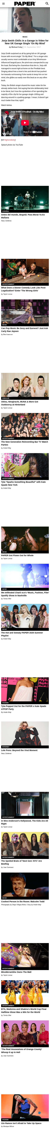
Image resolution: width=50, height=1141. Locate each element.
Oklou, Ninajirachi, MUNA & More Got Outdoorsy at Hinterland (19, 403)
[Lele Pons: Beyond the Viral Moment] (25, 733)
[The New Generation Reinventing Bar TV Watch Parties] (25, 425)
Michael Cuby (17, 47)
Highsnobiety (9, 140)
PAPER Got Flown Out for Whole (17, 555)
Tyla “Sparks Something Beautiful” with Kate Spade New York (23, 483)
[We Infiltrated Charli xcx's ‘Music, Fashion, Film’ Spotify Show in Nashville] (25, 576)
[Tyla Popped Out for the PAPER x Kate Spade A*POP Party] (25, 689)
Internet (5, 747)
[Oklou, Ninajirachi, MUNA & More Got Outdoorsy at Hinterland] (25, 385)
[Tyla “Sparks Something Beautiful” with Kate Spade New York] (25, 465)
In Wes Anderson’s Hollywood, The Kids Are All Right (24, 822)
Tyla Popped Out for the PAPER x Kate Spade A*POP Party (23, 707)
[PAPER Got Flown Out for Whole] (25, 539)
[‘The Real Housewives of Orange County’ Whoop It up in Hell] (25, 1032)
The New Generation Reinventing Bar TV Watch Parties (24, 443)
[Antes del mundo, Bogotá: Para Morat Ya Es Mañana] (25, 198)
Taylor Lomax (7, 294)
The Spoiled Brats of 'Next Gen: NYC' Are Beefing (21, 862)
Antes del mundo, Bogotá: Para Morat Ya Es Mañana (23, 216)
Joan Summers (8, 867)
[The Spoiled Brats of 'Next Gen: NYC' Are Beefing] (25, 844)
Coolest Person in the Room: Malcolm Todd (22, 901)
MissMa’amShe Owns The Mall (16, 972)
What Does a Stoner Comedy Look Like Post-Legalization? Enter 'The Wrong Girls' (23, 289)
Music (25, 37)
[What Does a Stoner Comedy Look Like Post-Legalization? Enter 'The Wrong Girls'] (25, 271)
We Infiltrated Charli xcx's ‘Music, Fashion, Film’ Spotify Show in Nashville (25, 594)
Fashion (5, 703)
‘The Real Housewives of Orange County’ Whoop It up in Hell (21, 1050)
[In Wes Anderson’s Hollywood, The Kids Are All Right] (25, 804)
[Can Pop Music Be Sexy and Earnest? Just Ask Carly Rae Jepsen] (25, 311)
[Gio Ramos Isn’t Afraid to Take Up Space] (25, 1106)
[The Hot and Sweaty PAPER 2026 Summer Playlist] (25, 616)
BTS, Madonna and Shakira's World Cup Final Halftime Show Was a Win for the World (23, 1010)
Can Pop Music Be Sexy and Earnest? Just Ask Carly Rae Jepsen (24, 329)
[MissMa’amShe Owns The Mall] (25, 955)
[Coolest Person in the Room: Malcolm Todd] (25, 885)
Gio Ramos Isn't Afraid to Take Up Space (21, 1123)
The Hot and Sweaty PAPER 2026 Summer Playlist (22, 634)
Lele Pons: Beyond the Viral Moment (19, 750)
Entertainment (8, 284)
